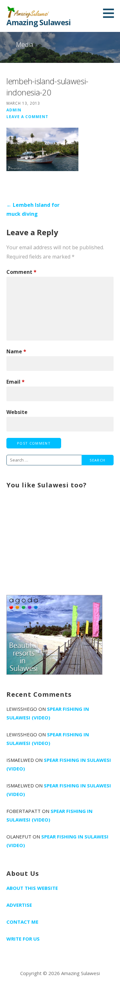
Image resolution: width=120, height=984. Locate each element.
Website (17, 412)
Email (15, 381)
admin (13, 109)
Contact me (22, 922)
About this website (32, 888)
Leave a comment (27, 116)
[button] (110, 13)
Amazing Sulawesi (38, 22)
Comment (21, 271)
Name (16, 351)
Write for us (23, 938)
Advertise (19, 905)
